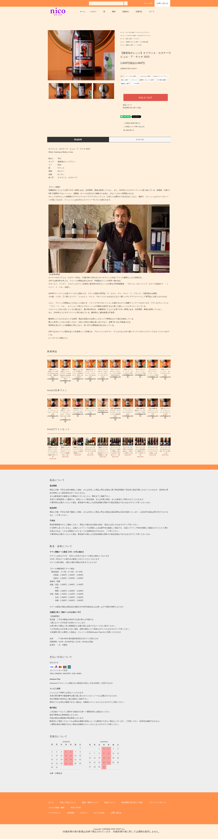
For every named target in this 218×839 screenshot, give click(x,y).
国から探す (129, 38)
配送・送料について (90, 802)
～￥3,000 (138, 45)
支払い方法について (68, 802)
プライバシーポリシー (158, 802)
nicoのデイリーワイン (144, 35)
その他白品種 (144, 42)
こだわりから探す (131, 35)
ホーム (82, 11)
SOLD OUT (145, 97)
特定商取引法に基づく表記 (132, 108)
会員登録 (70, 813)
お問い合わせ (162, 3)
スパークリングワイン (143, 32)
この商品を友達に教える (131, 123)
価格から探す (130, 45)
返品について (127, 105)
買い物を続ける (128, 130)
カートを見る (99, 813)
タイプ (151, 11)
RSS (72, 808)
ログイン (84, 813)
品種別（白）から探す (132, 42)
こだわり (93, 11)
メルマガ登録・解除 (56, 808)
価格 (113, 11)
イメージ (140, 139)
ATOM (78, 808)
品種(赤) (139, 11)
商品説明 (78, 139)
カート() (148, 3)
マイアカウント (54, 813)
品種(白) (125, 11)
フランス (136, 38)
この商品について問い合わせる (134, 127)
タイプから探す (130, 32)
